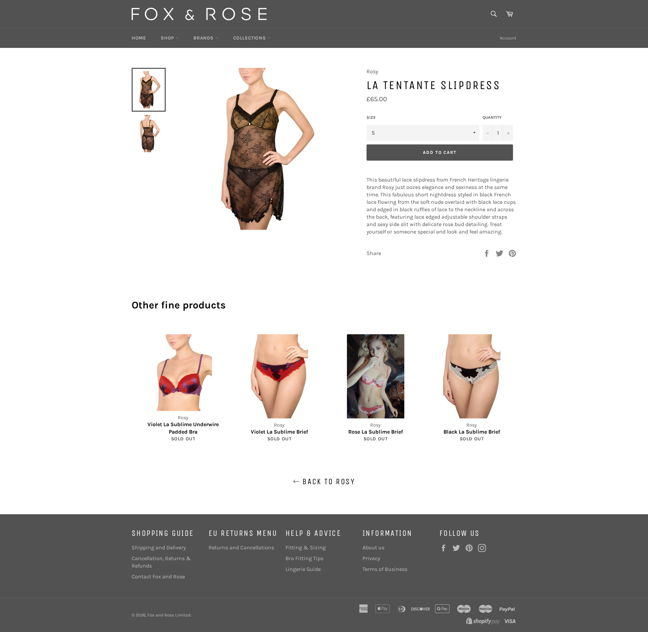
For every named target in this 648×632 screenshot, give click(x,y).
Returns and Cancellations (241, 547)
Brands (204, 38)
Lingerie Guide (303, 569)
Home (139, 38)
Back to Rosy (327, 481)
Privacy (371, 558)
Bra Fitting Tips (304, 558)
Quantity (492, 117)
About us (373, 547)
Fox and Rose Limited (169, 614)
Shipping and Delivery (159, 547)
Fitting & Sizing (306, 547)
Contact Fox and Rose (158, 576)
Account (508, 37)
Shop (168, 38)
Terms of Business (384, 569)
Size (371, 117)
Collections (250, 38)
